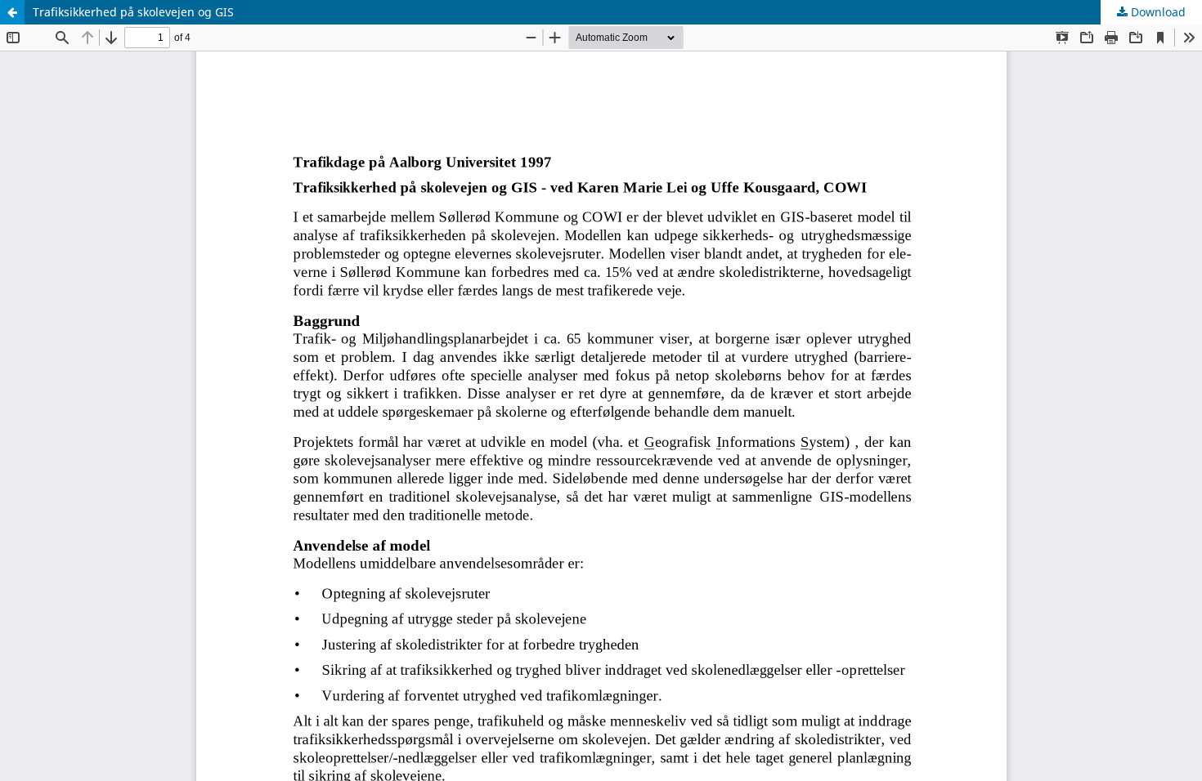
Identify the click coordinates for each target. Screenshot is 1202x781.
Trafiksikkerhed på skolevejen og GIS (133, 12)
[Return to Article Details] (12, 12)
